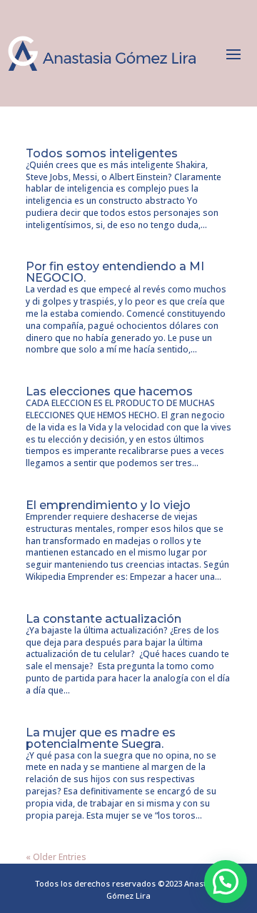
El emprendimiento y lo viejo (108, 505)
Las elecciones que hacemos (109, 391)
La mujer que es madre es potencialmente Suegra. (101, 738)
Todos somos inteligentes (102, 153)
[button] (225, 881)
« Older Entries (56, 857)
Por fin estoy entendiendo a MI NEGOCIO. (115, 272)
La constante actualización (103, 619)
